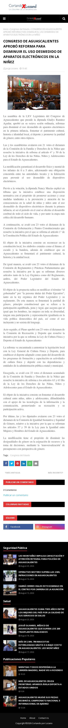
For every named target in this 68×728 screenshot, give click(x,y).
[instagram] (50, 527)
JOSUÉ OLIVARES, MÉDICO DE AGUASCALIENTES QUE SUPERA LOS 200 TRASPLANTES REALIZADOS (39, 628)
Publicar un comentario (15, 495)
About (32, 718)
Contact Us (43, 718)
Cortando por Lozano (42, 723)
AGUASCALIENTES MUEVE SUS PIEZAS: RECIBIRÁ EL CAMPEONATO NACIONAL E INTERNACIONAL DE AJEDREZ (39, 700)
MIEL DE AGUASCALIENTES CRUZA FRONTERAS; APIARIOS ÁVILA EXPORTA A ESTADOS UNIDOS (40, 684)
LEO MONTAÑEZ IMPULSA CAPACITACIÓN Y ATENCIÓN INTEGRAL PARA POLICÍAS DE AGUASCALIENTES (41, 559)
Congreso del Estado (20, 29)
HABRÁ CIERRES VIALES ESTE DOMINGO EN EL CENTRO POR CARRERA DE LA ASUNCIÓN (40, 588)
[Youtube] (18, 534)
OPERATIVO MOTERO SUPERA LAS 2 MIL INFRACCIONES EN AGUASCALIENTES (39, 573)
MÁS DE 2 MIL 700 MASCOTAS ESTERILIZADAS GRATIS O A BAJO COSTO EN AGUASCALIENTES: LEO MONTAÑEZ (40, 645)
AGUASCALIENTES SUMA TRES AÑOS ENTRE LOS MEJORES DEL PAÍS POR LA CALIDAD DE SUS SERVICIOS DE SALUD (41, 612)
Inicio (5, 29)
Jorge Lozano (12, 68)
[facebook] (18, 527)
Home (23, 718)
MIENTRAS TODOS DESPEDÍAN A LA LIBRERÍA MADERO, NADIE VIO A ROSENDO (40, 669)
